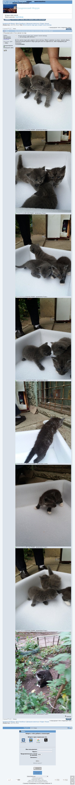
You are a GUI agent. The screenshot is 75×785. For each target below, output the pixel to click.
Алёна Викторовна (7, 36)
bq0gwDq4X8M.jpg (21, 380)
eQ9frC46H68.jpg (20, 129)
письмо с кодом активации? (21, 2)
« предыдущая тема (54, 27)
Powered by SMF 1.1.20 (37, 779)
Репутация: (6, 41)
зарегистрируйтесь (39, 1)
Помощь (22, 19)
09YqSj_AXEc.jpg (20, 630)
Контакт (37, 772)
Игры (26, 19)
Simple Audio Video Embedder (35, 781)
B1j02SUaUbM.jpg (21, 547)
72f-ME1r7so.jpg (20, 213)
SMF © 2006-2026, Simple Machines (37, 780)
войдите (29, 1)
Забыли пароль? (37, 763)
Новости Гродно (15, 19)
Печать (69, 29)
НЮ (14, 25)
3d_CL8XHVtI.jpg (20, 296)
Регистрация (42, 19)
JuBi (11, 25)
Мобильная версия (37, 778)
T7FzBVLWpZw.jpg (21, 463)
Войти (36, 19)
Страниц (5, 28)
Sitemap (46, 781)
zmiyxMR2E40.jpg (20, 714)
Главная (8, 19)
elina (17, 25)
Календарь (31, 19)
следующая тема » (66, 27)
